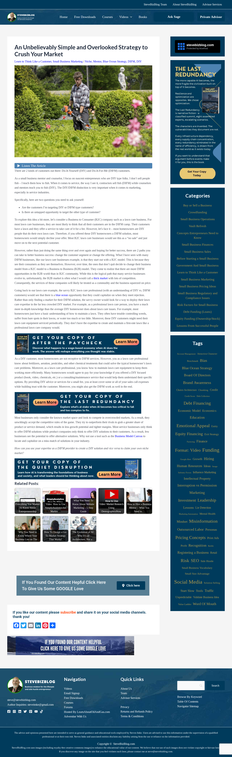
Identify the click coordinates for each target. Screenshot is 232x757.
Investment (187, 500)
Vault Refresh (197, 226)
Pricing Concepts (190, 537)
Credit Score (190, 396)
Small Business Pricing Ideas (197, 286)
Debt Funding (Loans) (197, 312)
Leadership (207, 500)
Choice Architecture (186, 389)
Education (197, 417)
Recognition (197, 545)
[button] (130, 17)
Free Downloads (85, 17)
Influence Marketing (204, 472)
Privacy (125, 707)
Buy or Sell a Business (197, 205)
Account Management (186, 354)
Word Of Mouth (204, 604)
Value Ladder (184, 604)
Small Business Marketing (68, 61)
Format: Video (188, 450)
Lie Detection (203, 507)
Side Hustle (207, 561)
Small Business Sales (197, 251)
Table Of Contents (187, 701)
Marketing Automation (188, 514)
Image (215, 466)
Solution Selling (212, 583)
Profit (184, 545)
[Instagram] (14, 711)
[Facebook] (9, 711)
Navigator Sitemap (188, 706)
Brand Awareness (197, 382)
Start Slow (187, 591)
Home (64, 17)
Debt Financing (197, 403)
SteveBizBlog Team (155, 4)
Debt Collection (203, 396)
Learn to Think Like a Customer (32, 61)
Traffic (209, 591)
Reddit (211, 546)
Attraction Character (207, 354)
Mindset (182, 521)
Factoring (191, 442)
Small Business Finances (197, 244)
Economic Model (189, 410)
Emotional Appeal (193, 425)
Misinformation (203, 521)
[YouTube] (36, 711)
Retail (213, 552)
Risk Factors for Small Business (197, 305)
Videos (123, 17)
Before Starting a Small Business (198, 258)
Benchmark (192, 361)
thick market (101, 278)
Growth (197, 459)
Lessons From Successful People (197, 325)
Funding (210, 450)
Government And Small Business (198, 265)
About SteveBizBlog (184, 4)
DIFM (131, 61)
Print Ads (213, 538)
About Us (126, 688)
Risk (185, 560)
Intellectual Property (197, 478)
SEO (195, 560)
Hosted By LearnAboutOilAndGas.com (87, 711)
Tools (199, 591)
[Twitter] (25, 711)
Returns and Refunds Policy (137, 711)
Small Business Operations (198, 219)
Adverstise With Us (75, 716)
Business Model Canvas (128, 436)
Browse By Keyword (189, 696)
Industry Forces (184, 473)
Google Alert (185, 459)
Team (124, 693)
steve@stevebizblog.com (21, 699)
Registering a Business (193, 552)
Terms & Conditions (132, 716)
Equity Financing (189, 434)
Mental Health (208, 513)
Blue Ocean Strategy (114, 61)
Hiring (209, 459)
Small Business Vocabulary (197, 567)
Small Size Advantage (197, 573)
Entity (214, 426)
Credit (214, 390)
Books (143, 17)
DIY (139, 61)
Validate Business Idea (206, 597)
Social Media (188, 582)
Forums (68, 707)
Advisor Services (212, 4)
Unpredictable (183, 597)
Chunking (203, 390)
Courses (107, 17)
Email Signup (72, 693)
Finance (201, 441)
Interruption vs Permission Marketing (197, 489)
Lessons (188, 507)
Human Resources (189, 466)
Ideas (207, 466)
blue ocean (62, 295)
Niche (88, 61)
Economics (209, 410)
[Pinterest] (30, 711)
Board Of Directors (197, 375)
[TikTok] (41, 711)
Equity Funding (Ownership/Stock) (197, 318)
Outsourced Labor (190, 529)
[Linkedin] (19, 711)
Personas (211, 529)
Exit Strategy (211, 434)
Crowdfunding (197, 212)
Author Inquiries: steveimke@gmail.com (30, 704)
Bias (203, 360)
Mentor (97, 61)
